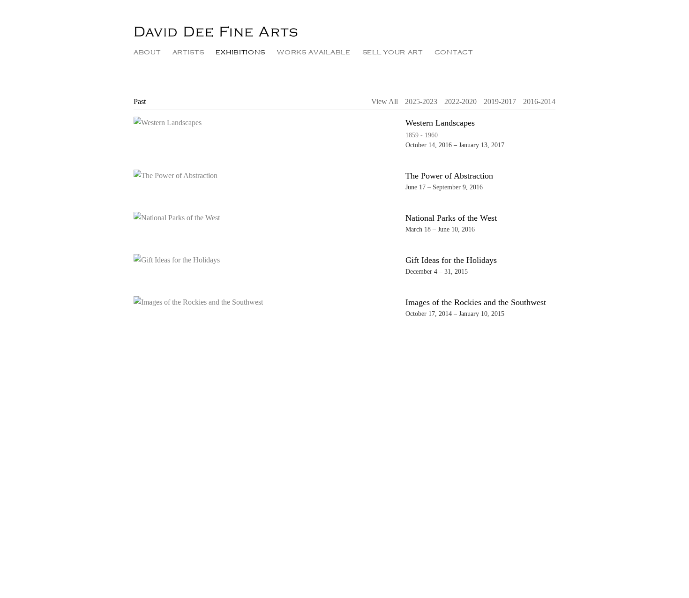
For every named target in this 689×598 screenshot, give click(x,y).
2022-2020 (460, 101)
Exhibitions (240, 52)
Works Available (314, 52)
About (147, 52)
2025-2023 (421, 101)
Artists (188, 52)
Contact (453, 52)
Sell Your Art (392, 52)
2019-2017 (500, 101)
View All (384, 101)
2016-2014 (539, 101)
